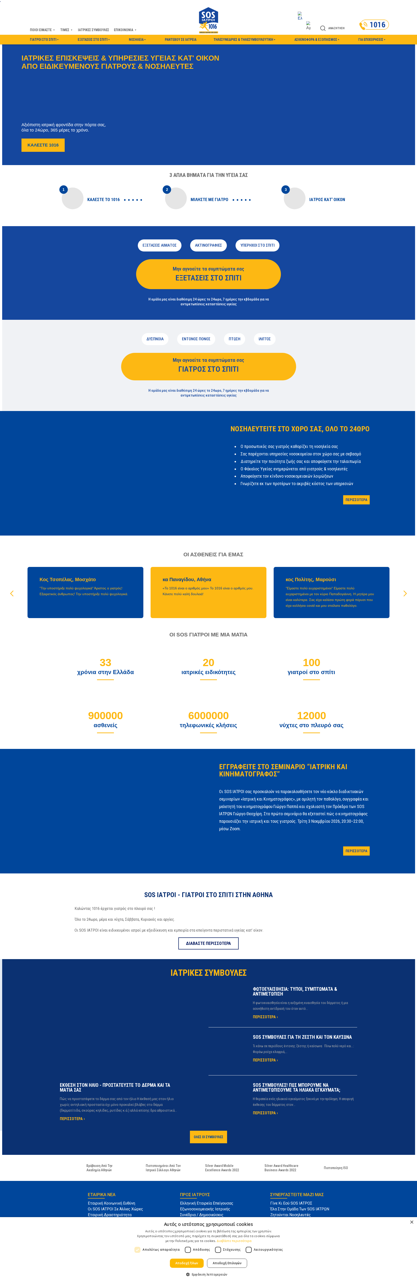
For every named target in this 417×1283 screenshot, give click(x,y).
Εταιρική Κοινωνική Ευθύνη (111, 1203)
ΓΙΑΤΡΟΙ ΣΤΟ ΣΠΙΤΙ (43, 40)
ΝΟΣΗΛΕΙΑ (136, 40)
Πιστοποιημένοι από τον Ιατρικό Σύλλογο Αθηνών (163, 1168)
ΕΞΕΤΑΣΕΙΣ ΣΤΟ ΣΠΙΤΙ (93, 40)
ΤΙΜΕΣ (64, 30)
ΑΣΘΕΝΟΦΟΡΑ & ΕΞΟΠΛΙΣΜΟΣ (315, 40)
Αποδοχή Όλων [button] (186, 1263)
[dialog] (208, 1250)
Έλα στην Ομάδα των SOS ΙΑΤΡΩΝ (299, 1209)
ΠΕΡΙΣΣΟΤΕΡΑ (356, 500)
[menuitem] (304, 16)
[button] (405, 593)
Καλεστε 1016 (43, 145)
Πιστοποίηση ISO (336, 1168)
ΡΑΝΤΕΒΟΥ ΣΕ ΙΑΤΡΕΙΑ (180, 40)
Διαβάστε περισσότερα (234, 1241)
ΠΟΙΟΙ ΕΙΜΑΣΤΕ (41, 30)
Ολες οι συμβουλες (208, 1137)
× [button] (411, 1222)
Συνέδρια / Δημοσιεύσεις (201, 1215)
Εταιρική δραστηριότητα (110, 1215)
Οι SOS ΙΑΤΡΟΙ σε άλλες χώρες (115, 1209)
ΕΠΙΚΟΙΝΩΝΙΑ (123, 30)
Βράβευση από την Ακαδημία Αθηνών (99, 1168)
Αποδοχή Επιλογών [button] (227, 1263)
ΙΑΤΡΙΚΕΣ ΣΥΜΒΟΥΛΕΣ (93, 30)
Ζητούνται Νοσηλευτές (290, 1215)
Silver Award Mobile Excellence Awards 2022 (222, 1168)
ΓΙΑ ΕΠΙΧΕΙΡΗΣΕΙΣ (370, 40)
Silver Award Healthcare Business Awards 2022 (281, 1168)
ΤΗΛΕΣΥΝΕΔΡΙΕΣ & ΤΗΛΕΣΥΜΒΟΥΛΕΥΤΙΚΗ (243, 40)
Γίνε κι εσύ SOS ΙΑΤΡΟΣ (291, 1203)
